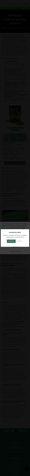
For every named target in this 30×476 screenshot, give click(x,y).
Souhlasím (15, 243)
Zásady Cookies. (14, 238)
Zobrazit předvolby (15, 251)
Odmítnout (15, 247)
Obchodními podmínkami (13, 237)
